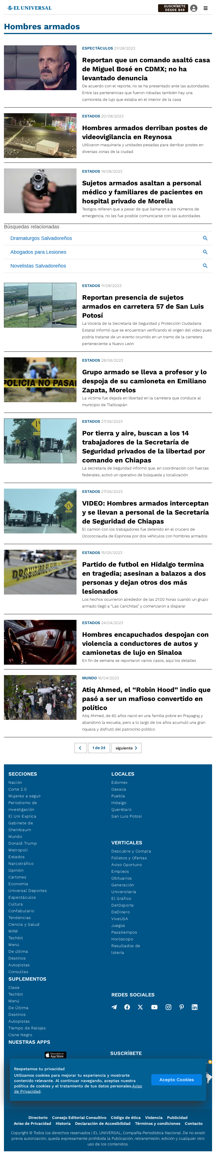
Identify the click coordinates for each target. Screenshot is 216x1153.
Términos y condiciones (157, 1123)
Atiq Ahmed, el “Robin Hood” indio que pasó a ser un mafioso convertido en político (146, 699)
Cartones (17, 877)
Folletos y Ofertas (129, 858)
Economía (18, 884)
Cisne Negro (20, 1034)
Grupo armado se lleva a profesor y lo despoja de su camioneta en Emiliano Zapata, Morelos (144, 381)
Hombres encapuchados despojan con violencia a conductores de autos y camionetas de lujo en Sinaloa (145, 643)
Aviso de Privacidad (32, 1123)
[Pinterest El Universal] (181, 1008)
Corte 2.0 (17, 789)
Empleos (120, 871)
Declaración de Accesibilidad (102, 1123)
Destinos (17, 958)
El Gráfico (121, 898)
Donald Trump (22, 843)
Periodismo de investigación (22, 806)
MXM (13, 931)
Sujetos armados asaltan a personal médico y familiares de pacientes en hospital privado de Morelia (142, 192)
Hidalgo (119, 802)
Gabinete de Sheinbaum (20, 826)
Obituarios (121, 878)
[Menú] (205, 8)
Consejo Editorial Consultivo (79, 1117)
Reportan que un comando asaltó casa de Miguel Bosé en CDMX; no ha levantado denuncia (146, 69)
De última (18, 951)
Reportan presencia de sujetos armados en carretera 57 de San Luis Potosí (143, 306)
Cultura (15, 904)
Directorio (38, 1117)
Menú (13, 944)
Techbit (15, 938)
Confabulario (21, 911)
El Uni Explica (22, 816)
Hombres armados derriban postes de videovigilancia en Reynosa (145, 132)
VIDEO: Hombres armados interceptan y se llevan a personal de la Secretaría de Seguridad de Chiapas (145, 512)
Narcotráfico (20, 863)
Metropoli (18, 850)
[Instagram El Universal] (168, 1008)
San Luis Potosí (126, 816)
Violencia (154, 1117)
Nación (15, 782)
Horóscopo (122, 939)
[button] (173, 8)
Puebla (118, 796)
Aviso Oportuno (126, 864)
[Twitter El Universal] (140, 1008)
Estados (91, 116)
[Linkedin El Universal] (194, 1008)
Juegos (118, 925)
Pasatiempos (124, 932)
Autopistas (19, 965)
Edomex (119, 782)
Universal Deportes (27, 890)
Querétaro (121, 809)
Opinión (16, 870)
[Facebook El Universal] (127, 1008)
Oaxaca (118, 789)
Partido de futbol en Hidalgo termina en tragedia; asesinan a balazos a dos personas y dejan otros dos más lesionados (144, 577)
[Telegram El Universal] (114, 1008)
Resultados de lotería (125, 949)
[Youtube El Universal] (154, 1008)
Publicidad (177, 1117)
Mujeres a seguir (24, 796)
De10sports (122, 905)
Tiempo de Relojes (27, 1028)
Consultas (18, 971)
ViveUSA (119, 918)
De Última (18, 1007)
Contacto (193, 1123)
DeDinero (120, 912)
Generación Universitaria (123, 888)
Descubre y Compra (131, 851)
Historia (63, 1123)
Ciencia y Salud (24, 924)
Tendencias (19, 917)
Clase (14, 987)
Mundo (89, 678)
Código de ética (126, 1117)
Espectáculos (97, 48)
